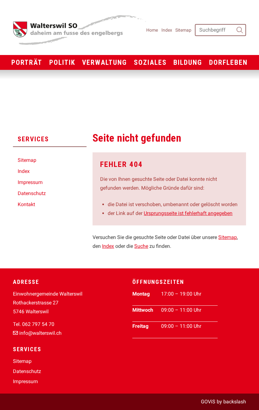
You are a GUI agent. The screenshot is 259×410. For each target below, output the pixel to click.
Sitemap (183, 30)
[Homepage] (79, 30)
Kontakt (26, 204)
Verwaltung (104, 62)
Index (166, 30)
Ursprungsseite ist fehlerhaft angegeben (188, 213)
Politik (62, 62)
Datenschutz (32, 193)
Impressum (30, 182)
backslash (234, 402)
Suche (141, 246)
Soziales (150, 62)
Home (152, 30)
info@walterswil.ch (40, 333)
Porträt (26, 62)
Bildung (187, 62)
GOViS (208, 402)
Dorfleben (228, 62)
